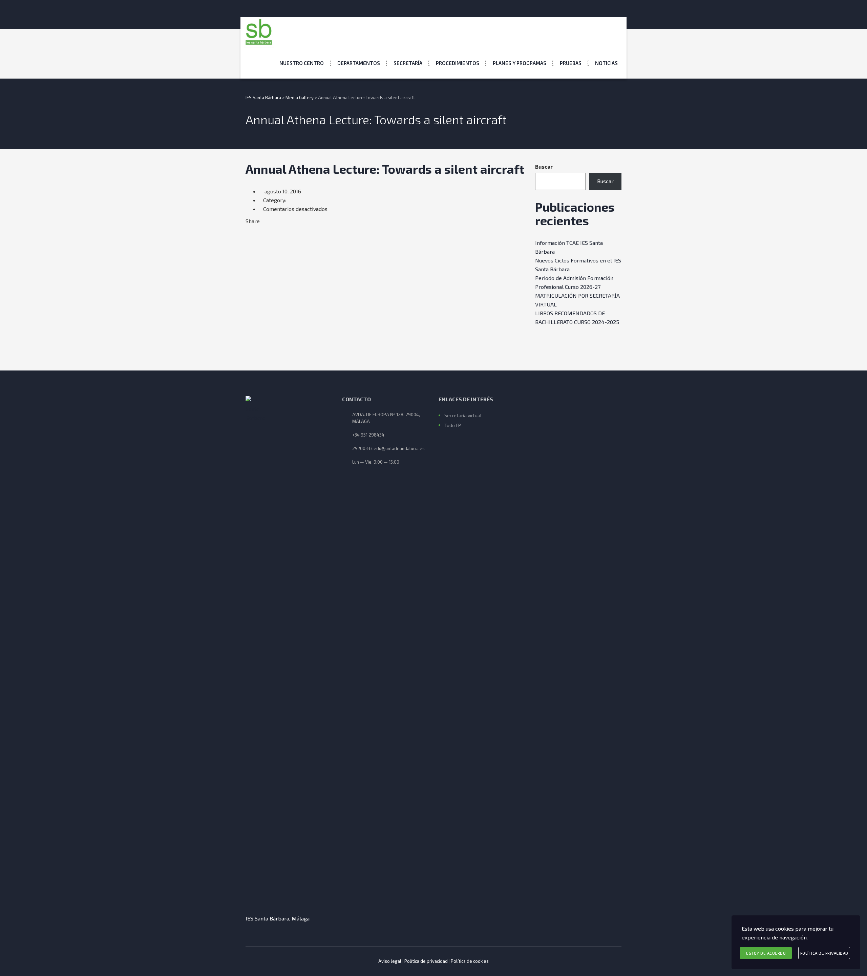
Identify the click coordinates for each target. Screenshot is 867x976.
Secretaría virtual (463, 415)
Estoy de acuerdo (766, 953)
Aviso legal (389, 961)
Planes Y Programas (519, 63)
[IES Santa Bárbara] (259, 32)
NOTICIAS (606, 63)
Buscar (544, 166)
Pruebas (570, 63)
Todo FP (452, 425)
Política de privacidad (426, 961)
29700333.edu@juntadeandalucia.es (388, 448)
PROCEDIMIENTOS (457, 63)
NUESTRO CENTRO (301, 63)
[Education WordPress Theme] (289, 650)
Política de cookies (470, 961)
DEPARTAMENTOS (358, 63)
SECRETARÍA (408, 63)
